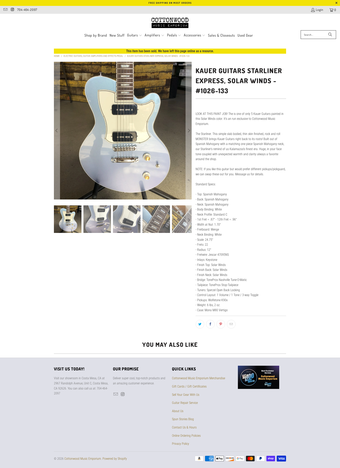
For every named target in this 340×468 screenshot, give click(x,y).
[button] (134, 35)
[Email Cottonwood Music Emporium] (5, 10)
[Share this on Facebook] (210, 324)
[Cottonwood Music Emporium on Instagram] (12, 10)
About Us (177, 411)
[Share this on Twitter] (200, 324)
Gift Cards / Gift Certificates (189, 386)
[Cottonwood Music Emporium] (170, 23)
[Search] (330, 34)
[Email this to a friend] (231, 324)
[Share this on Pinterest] (220, 324)
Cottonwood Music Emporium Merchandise (198, 378)
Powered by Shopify (115, 459)
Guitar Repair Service (185, 403)
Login (319, 10)
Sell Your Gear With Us (185, 395)
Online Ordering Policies (186, 436)
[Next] (189, 130)
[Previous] (57, 130)
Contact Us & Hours (184, 427)
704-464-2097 (27, 10)
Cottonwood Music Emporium (82, 459)
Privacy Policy (180, 444)
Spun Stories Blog (183, 419)
